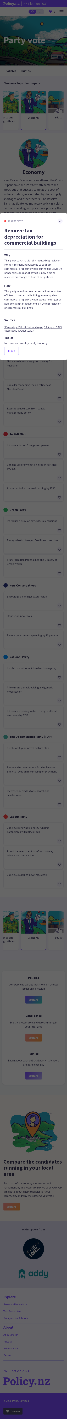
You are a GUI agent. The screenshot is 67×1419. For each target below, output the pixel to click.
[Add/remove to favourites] (60, 221)
